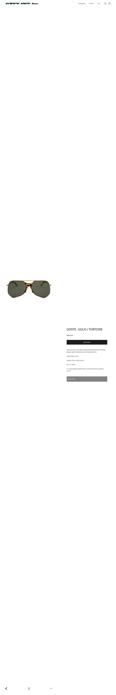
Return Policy (71, 379)
